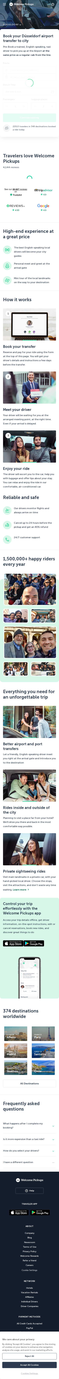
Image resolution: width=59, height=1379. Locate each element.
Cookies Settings (29, 1373)
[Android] (40, 1214)
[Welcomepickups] (4, 4)
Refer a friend (29, 1260)
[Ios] (19, 1213)
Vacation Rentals (29, 1292)
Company (29, 1233)
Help (31, 1190)
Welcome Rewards (29, 1256)
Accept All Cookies (29, 1365)
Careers (29, 1265)
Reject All (29, 1356)
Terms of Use (29, 1247)
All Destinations (29, 1083)
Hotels (29, 1288)
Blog (29, 1237)
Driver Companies (29, 1306)
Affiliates (29, 1297)
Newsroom (29, 1242)
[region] (29, 1355)
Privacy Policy (29, 1251)
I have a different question (18, 1162)
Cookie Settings (29, 1270)
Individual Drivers (29, 1301)
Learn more (19, 889)
